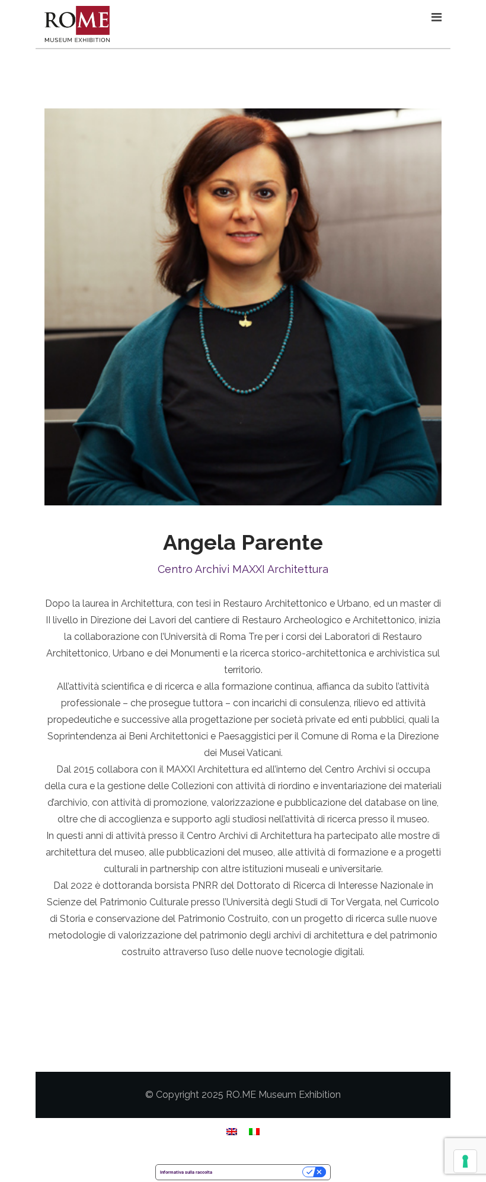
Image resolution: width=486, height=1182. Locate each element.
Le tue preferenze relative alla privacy (260, 1172)
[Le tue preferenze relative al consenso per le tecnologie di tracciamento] (465, 1161)
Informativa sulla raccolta (186, 1172)
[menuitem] (231, 1131)
